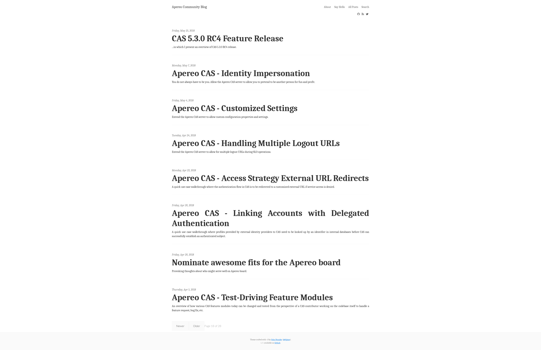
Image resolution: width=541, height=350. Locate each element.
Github (277, 343)
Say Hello (339, 7)
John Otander (276, 339)
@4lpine (286, 339)
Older (196, 326)
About (327, 7)
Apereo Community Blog (189, 7)
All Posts (353, 7)
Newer (180, 326)
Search (365, 7)
